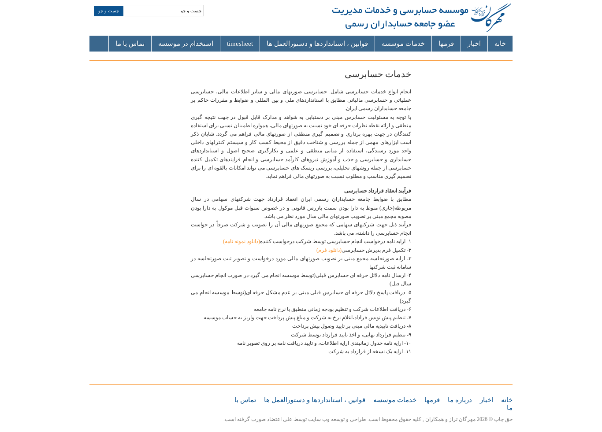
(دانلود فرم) (329, 250)
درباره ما (460, 399)
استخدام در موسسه (185, 43)
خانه (500, 43)
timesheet (240, 43)
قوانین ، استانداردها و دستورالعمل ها (317, 43)
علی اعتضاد (279, 419)
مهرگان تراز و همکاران (450, 419)
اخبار (474, 43)
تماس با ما (130, 43)
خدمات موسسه (403, 43)
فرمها (446, 43)
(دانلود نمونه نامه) (241, 241)
